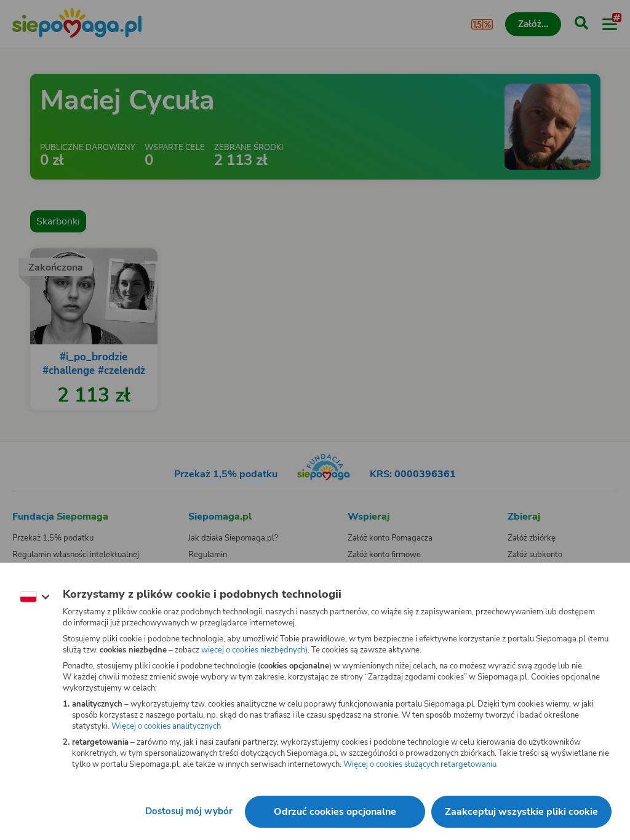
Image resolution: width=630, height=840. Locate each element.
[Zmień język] (34, 597)
